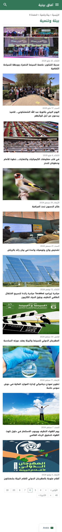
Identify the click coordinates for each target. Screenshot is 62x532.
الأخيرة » (42, 495)
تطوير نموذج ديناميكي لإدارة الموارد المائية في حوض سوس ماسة (31, 386)
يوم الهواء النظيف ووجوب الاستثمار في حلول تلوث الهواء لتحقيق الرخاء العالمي (32, 433)
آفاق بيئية (45, 5)
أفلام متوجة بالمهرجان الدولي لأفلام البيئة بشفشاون (31, 479)
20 (14, 490)
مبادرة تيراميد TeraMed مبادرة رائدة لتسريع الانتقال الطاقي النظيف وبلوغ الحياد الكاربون (32, 295)
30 (7, 490)
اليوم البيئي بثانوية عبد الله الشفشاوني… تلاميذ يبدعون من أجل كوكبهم (34, 114)
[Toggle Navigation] (58, 5)
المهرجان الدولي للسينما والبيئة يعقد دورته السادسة (31, 341)
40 (56, 495)
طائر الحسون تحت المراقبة (45, 207)
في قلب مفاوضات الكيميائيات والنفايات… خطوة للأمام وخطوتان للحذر (31, 161)
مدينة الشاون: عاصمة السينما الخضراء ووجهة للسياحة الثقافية (31, 67)
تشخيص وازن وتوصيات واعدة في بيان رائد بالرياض (33, 250)
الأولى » (54, 490)
